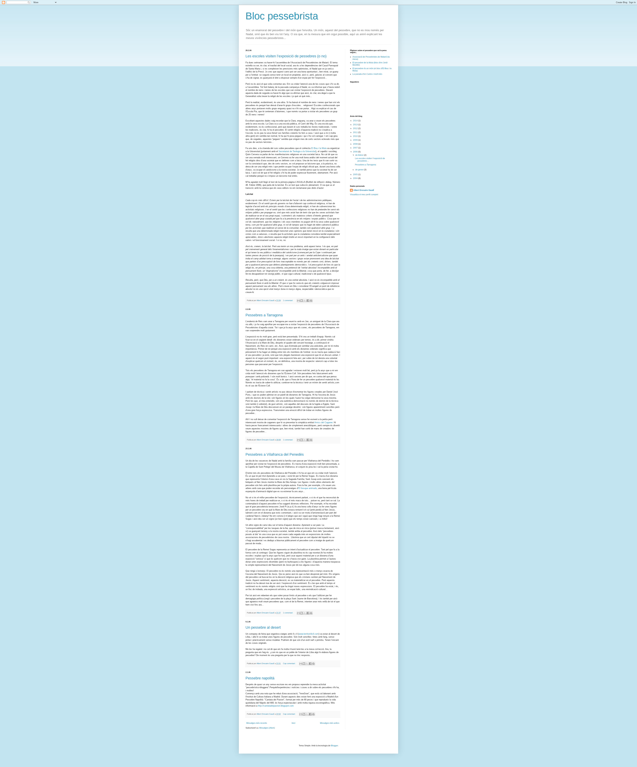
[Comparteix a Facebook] (308, 300)
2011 (355, 132)
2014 (355, 120)
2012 (355, 128)
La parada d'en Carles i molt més (367, 74)
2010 (355, 136)
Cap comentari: (289, 663)
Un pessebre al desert (263, 627)
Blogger (334, 745)
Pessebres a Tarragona (264, 315)
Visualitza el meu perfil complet (364, 194)
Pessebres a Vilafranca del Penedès (275, 454)
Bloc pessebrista (282, 16)
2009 (355, 140)
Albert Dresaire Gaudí (363, 190)
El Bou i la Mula (319, 148)
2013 (355, 124)
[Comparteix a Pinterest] (311, 300)
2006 (355, 152)
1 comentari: (288, 300)
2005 (355, 174)
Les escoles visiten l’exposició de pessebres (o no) (286, 56)
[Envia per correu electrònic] (298, 300)
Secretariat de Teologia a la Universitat (297, 151)
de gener (359, 170)
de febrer (359, 155)
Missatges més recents (256, 723)
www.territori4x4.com (309, 634)
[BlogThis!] (301, 300)
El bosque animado (307, 488)
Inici (293, 723)
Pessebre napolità (260, 678)
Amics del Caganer (323, 422)
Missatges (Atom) (267, 728)
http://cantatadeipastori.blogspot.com (276, 706)
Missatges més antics (329, 723)
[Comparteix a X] (304, 300)
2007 (355, 148)
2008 (355, 144)
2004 (355, 178)
